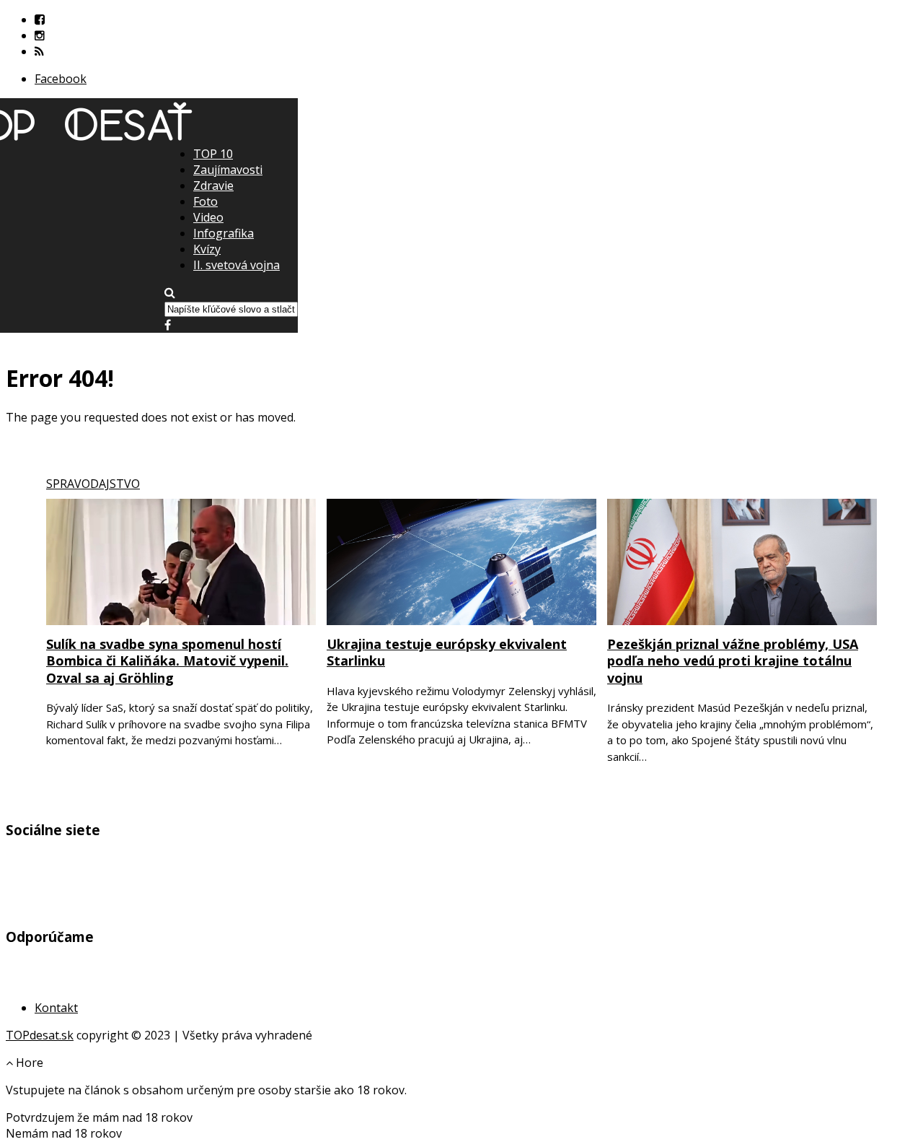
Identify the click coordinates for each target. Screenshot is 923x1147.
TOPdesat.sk (40, 1035)
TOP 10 (213, 154)
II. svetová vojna (236, 265)
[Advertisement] (461, 246)
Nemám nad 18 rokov (64, 1133)
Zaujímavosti (227, 170)
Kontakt (56, 1008)
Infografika (223, 233)
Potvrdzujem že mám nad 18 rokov (99, 1117)
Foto (205, 201)
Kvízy (207, 249)
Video (208, 217)
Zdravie (213, 185)
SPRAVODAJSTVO (93, 484)
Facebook (61, 79)
